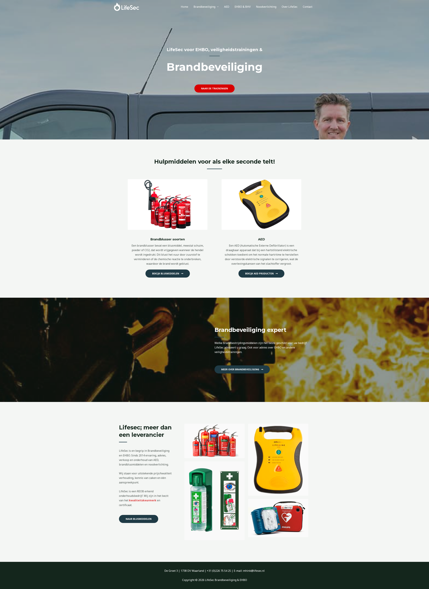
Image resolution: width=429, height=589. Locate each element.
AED (226, 7)
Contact (307, 7)
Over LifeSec (289, 7)
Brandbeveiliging (204, 7)
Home (184, 7)
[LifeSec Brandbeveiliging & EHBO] (126, 6)
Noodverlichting (266, 7)
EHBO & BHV (243, 7)
